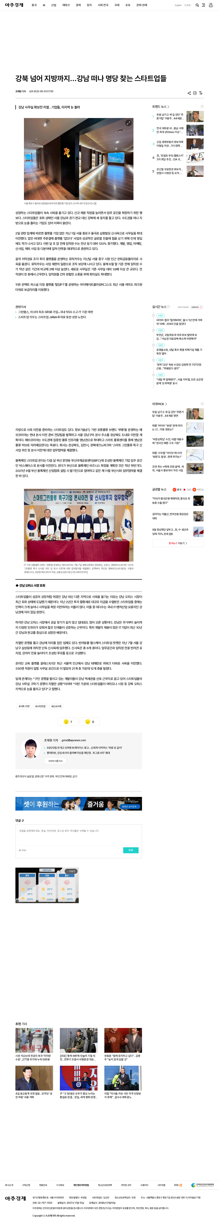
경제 (78, 5)
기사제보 (60, 1185)
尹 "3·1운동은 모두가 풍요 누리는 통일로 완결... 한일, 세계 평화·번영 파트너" (77, 1095)
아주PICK (158, 404)
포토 (127, 5)
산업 (53, 5)
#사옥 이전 (24, 706)
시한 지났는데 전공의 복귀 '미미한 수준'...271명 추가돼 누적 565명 (33, 1057)
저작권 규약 (126, 1185)
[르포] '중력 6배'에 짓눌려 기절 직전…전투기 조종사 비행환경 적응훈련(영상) (78, 1057)
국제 (116, 5)
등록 (131, 850)
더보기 (168, 544)
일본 (189, 489)
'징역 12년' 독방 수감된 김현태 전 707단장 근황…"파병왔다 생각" (178, 366)
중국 (34, 5)
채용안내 (43, 1185)
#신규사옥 (56, 706)
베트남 (200, 489)
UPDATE (195, 307)
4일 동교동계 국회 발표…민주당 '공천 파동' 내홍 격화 (33, 1095)
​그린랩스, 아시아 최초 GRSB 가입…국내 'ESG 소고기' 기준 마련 (55, 312)
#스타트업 (40, 706)
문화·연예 (142, 5)
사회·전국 (103, 5)
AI (44, 5)
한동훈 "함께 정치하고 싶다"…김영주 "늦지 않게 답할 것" (122, 1057)
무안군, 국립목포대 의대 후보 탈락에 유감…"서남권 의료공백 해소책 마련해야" (176, 336)
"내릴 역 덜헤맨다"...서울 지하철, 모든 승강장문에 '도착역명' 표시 (179, 381)
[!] (202, 106)
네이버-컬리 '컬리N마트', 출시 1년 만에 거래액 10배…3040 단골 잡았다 (179, 322)
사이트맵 (161, 1185)
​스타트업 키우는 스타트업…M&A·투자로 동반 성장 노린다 (52, 317)
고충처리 (144, 1185)
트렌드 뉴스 (159, 107)
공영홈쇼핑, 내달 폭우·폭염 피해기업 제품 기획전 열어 (179, 351)
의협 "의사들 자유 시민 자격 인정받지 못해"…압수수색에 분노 (122, 1095)
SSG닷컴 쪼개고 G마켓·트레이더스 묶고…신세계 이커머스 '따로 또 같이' (84, 747)
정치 (89, 5)
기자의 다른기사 (55, 761)
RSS (176, 1185)
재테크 (66, 5)
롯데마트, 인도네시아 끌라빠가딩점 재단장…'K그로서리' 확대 (78, 753)
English (178, 5)
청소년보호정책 (105, 1185)
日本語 (187, 5)
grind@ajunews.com (74, 740)
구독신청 (26, 1185)
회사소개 (9, 1185)
